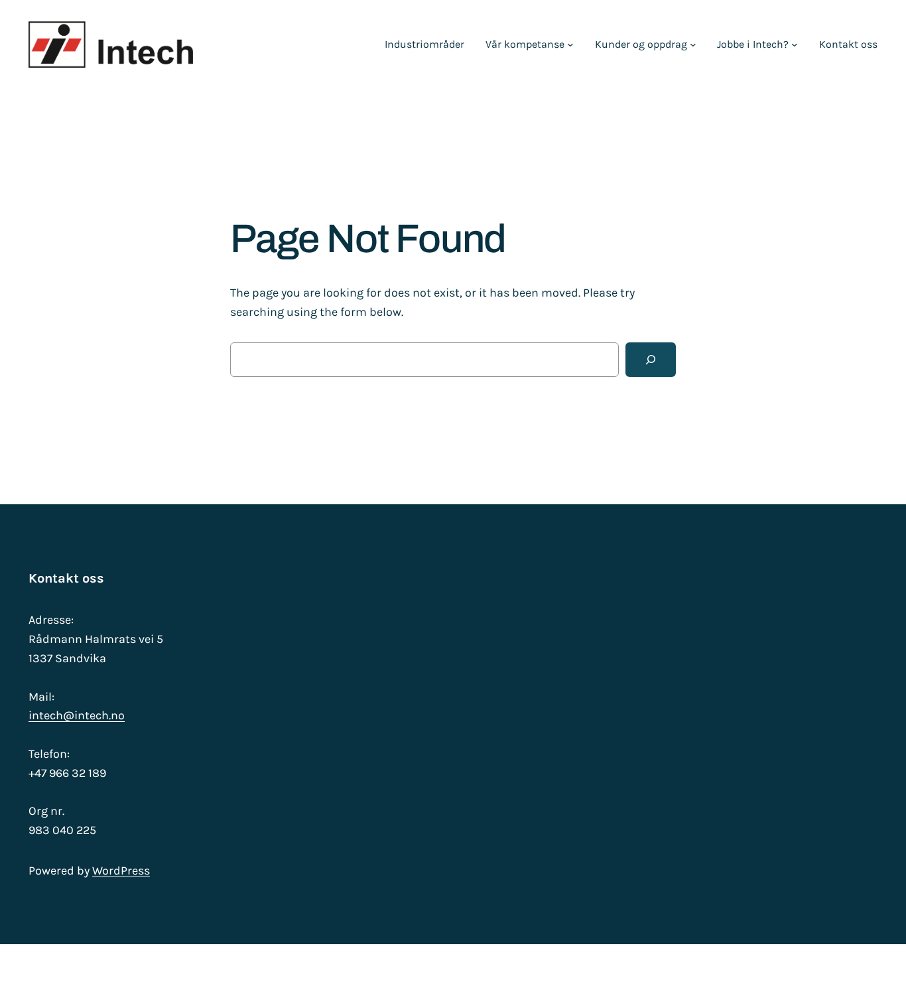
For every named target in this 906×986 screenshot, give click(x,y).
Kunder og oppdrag (641, 44)
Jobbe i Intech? (753, 44)
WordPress (121, 870)
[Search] (650, 359)
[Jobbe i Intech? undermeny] (794, 44)
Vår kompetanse (524, 44)
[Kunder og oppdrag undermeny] (693, 44)
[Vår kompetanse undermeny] (570, 44)
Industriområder (424, 44)
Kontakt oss (848, 44)
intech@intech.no (77, 715)
